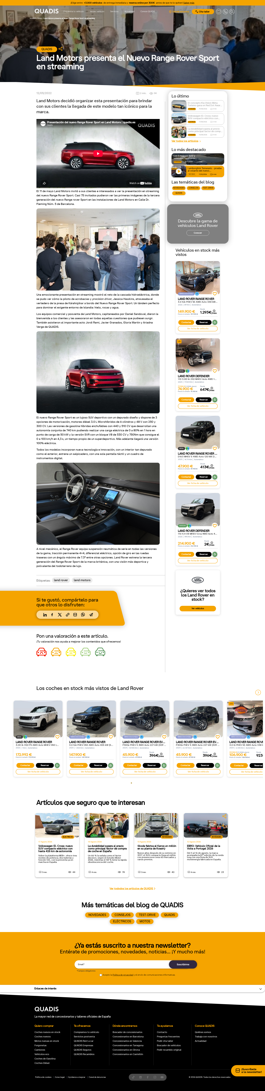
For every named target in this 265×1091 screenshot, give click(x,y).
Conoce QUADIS (148, 11)
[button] (258, 692)
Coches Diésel (42, 1063)
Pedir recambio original (169, 1050)
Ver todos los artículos (185, 141)
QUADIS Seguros (82, 1050)
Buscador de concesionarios (127, 1032)
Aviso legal (60, 1077)
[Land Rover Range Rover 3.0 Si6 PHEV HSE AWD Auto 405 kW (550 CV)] (91, 719)
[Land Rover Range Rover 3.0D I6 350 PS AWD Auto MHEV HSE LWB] (38, 719)
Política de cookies (43, 1077)
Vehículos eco (42, 1054)
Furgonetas (41, 1045)
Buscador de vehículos (169, 1045)
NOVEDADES (179, 188)
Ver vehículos (198, 608)
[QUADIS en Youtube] (162, 1077)
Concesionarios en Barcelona (128, 1036)
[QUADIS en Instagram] (154, 1077)
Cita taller (204, 11)
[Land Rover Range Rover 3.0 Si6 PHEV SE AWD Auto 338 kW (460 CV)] (198, 277)
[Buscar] (232, 11)
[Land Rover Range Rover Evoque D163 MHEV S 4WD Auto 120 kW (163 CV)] (198, 432)
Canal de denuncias (97, 1077)
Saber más (188, 3)
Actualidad (129, 11)
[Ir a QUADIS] (47, 11)
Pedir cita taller (165, 1041)
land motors (82, 580)
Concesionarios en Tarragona (128, 1045)
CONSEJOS (193, 188)
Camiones (40, 1050)
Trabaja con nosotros (206, 1036)
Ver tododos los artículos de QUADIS (131, 888)
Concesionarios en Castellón (128, 1054)
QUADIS (178, 193)
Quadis (46, 49)
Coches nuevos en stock (47, 1032)
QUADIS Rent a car (83, 1041)
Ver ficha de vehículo (197, 328)
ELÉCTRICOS (122, 921)
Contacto (162, 1032)
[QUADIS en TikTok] (133, 1077)
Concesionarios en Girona (126, 1050)
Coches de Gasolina (45, 1058)
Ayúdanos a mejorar (76, 1077)
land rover (61, 580)
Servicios (114, 11)
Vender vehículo (97, 11)
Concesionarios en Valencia (127, 1041)
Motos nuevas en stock (47, 1041)
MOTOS (145, 921)
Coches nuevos (43, 1036)
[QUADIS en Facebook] (147, 1077)
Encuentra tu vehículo (74, 11)
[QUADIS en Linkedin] (140, 1077)
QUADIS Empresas (83, 1045)
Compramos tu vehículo (86, 1032)
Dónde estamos (180, 11)
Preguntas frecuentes (168, 1036)
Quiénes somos (203, 1032)
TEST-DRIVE (208, 188)
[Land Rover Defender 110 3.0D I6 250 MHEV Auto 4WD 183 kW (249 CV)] (198, 354)
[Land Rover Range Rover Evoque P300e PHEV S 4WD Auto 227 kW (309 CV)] (144, 719)
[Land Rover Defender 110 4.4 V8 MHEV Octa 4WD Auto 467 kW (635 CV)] (198, 509)
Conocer (198, 233)
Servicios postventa (84, 1036)
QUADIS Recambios (84, 1054)
